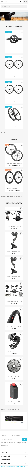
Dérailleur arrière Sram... (14, 351)
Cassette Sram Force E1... (14, 376)
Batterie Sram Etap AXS (14, 401)
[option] (14, 16)
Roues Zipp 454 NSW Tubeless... (14, 163)
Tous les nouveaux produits (10, 133)
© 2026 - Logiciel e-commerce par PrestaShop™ (13, 466)
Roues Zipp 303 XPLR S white (14, 100)
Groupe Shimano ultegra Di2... (14, 226)
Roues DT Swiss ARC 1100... (14, 188)
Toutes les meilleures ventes (11, 409)
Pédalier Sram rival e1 (14, 50)
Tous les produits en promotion (12, 196)
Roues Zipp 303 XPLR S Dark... (14, 75)
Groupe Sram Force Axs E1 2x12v (14, 301)
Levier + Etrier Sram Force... (14, 251)
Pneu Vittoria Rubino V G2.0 (14, 326)
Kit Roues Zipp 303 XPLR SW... (14, 125)
